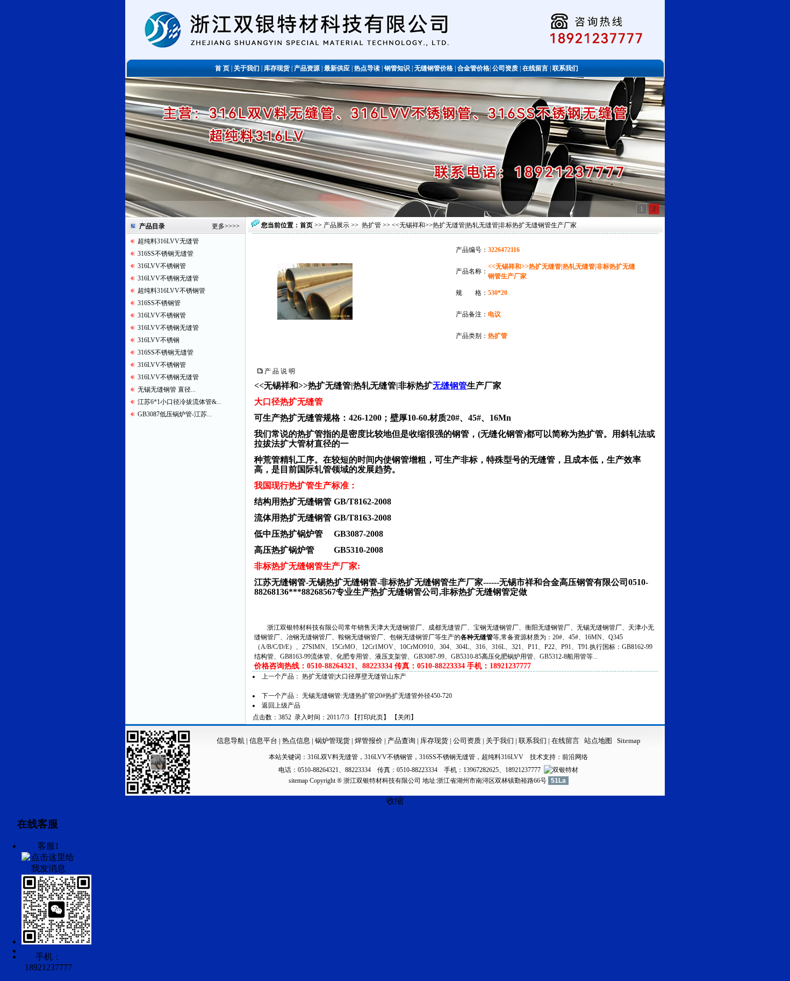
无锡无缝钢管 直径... (167, 389)
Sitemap (629, 741)
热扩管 (371, 225)
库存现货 (434, 741)
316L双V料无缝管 (332, 757)
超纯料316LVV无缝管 (168, 241)
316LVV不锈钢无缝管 (168, 278)
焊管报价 (368, 741)
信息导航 (231, 741)
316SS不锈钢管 (159, 303)
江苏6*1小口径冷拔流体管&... (179, 402)
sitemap (298, 780)
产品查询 (402, 741)
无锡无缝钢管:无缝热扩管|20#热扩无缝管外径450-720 (377, 695)
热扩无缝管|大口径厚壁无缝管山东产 (354, 676)
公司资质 (468, 741)
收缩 (395, 800)
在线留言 (565, 741)
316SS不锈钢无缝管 (165, 253)
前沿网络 (575, 757)
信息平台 (263, 741)
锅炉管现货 (332, 741)
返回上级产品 (281, 705)
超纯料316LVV (502, 757)
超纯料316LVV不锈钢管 (171, 290)
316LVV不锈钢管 (162, 266)
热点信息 (296, 741)
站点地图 (598, 741)
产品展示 (336, 225)
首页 (306, 225)
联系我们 (533, 741)
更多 (218, 226)
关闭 (404, 717)
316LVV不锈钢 (158, 340)
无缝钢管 (450, 385)
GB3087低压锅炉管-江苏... (175, 414)
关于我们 (500, 741)
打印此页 (370, 717)
